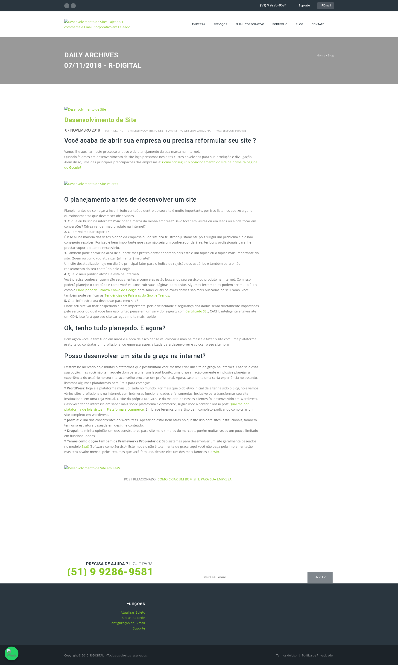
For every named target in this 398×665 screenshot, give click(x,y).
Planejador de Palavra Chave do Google (106, 290)
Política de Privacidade (317, 655)
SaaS (85, 446)
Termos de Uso (286, 655)
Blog (299, 24)
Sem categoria (201, 130)
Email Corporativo (250, 24)
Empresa (198, 24)
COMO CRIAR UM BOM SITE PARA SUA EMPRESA (194, 479)
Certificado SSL (196, 311)
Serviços (220, 24)
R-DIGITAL (97, 655)
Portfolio (279, 24)
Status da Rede (133, 617)
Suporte (304, 5)
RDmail (325, 5)
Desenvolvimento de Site (100, 120)
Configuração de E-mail (127, 623)
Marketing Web (179, 130)
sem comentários (234, 130)
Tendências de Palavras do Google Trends (137, 295)
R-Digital (117, 130)
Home (321, 55)
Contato (318, 24)
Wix (216, 452)
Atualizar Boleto (133, 612)
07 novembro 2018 (82, 130)
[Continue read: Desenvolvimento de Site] (85, 109)
